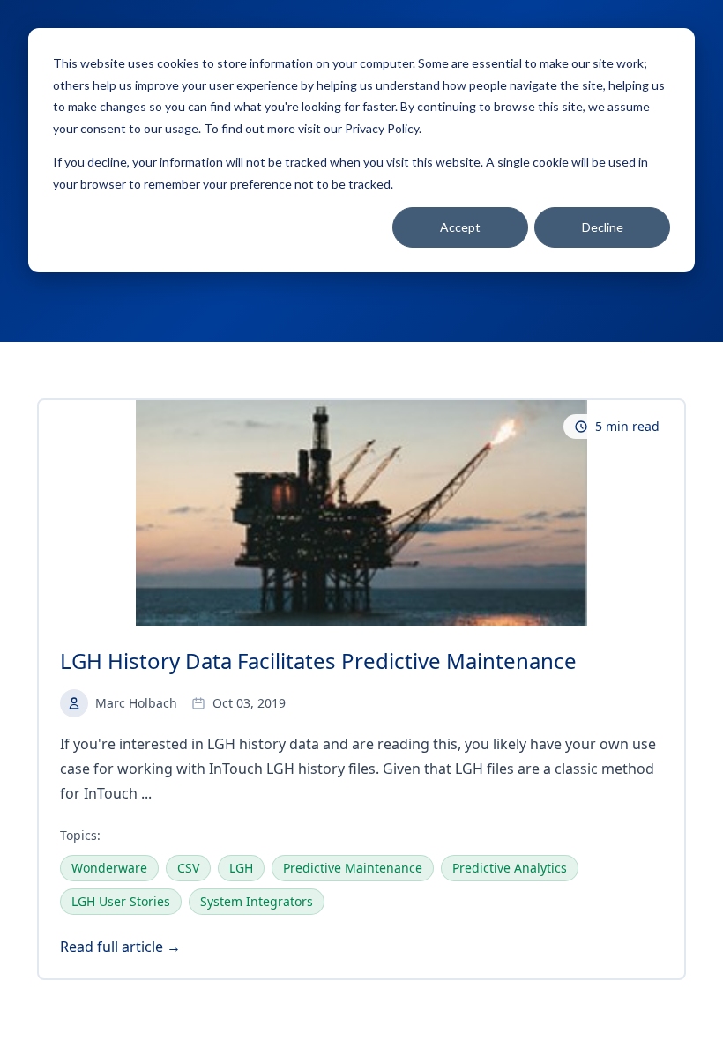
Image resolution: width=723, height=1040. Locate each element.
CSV (188, 867)
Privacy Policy (382, 128)
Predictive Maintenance (352, 867)
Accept (460, 226)
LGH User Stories (120, 901)
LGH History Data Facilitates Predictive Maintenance (318, 660)
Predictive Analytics (509, 867)
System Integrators (256, 901)
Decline (602, 226)
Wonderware (109, 867)
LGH (241, 867)
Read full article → (120, 946)
